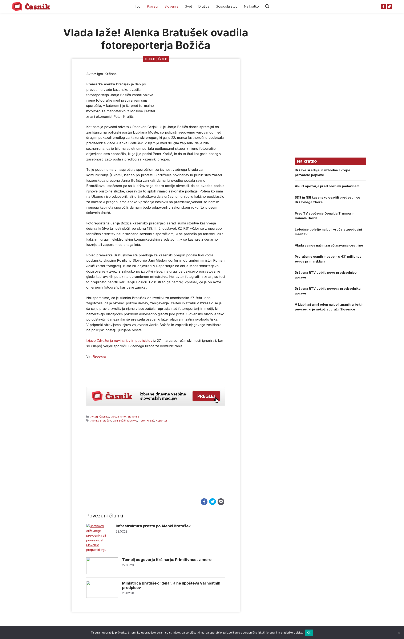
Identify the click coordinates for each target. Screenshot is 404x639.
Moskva (132, 420)
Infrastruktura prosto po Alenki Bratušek (153, 526)
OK (309, 632)
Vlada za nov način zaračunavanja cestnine (329, 245)
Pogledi (152, 6)
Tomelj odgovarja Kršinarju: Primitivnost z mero (166, 559)
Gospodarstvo (227, 6)
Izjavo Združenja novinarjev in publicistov (119, 340)
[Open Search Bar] (267, 6)
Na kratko (251, 6)
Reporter (161, 420)
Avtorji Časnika (99, 416)
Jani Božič (119, 420)
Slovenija (171, 6)
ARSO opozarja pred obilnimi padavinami (327, 186)
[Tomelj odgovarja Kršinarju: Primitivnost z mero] (102, 573)
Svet (188, 6)
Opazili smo (118, 416)
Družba (203, 6)
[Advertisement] (155, 464)
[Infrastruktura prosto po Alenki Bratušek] (99, 550)
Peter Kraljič (146, 420)
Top (138, 6)
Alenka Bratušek (100, 420)
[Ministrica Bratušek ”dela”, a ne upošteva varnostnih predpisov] (102, 597)
